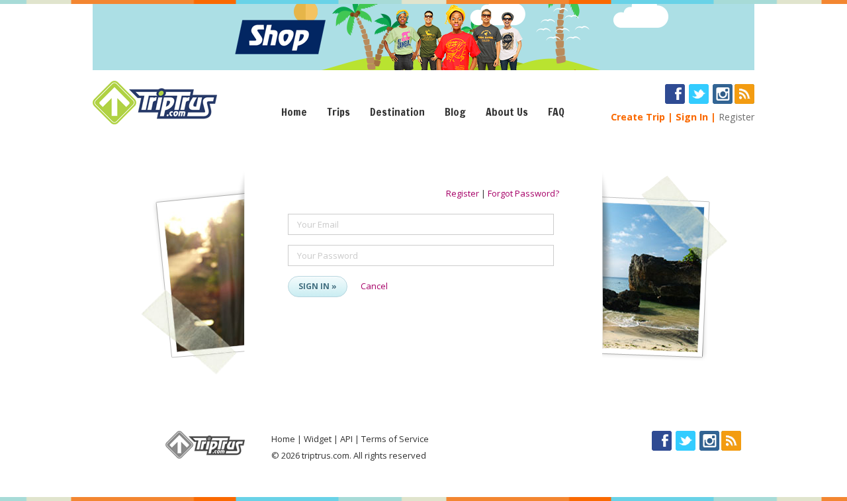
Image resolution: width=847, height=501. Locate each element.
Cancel (374, 286)
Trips (338, 112)
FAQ (556, 112)
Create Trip (638, 117)
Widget (318, 439)
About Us (507, 112)
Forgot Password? (523, 193)
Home (294, 112)
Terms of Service (395, 439)
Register (736, 117)
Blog (455, 112)
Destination (397, 112)
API (346, 439)
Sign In (692, 117)
